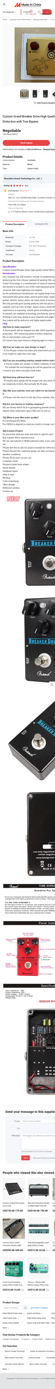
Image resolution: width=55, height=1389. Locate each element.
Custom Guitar (34, 1357)
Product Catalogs (40, 1307)
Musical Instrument (40, 19)
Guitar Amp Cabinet (11, 1323)
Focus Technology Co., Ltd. (34, 1378)
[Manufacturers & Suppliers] (27, 4)
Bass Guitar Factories (14, 1357)
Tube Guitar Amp (10, 1318)
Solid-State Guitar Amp (36, 1318)
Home (5, 19)
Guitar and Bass (33, 1313)
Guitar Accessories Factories (42, 1351)
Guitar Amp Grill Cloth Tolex (38, 1323)
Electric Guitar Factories (15, 1351)
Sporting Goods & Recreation (20, 19)
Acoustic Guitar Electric (14, 1364)
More (5, 1369)
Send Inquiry (26, 143)
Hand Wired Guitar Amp (12, 1313)
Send (25, 1158)
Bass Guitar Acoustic (38, 1364)
